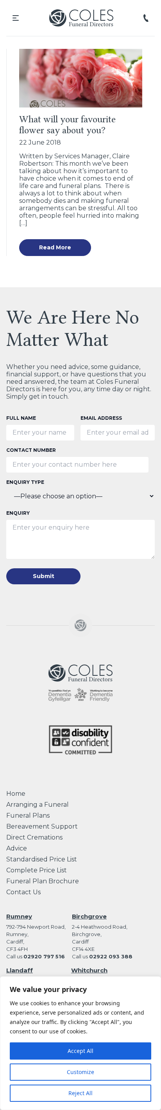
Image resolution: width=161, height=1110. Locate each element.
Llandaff (19, 970)
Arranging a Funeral (37, 804)
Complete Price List (36, 870)
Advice (16, 848)
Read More (55, 247)
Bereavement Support (42, 826)
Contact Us (23, 892)
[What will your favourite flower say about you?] (80, 78)
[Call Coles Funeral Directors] (145, 17)
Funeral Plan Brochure (42, 881)
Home (15, 793)
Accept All (80, 1050)
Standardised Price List (41, 859)
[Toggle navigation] (16, 18)
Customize (80, 1072)
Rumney (19, 916)
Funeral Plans (28, 815)
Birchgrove (89, 916)
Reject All (80, 1093)
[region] (80, 1043)
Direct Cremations (34, 837)
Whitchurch (89, 970)
